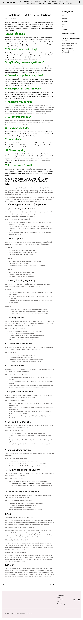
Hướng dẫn (65, 21)
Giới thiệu (27, 1)
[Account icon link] (79, 2)
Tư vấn (8, 18)
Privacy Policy (61, 604)
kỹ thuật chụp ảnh (15, 201)
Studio (20, 1)
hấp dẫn (24, 85)
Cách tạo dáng (31, 3)
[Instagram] (79, 600)
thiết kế (28, 357)
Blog (64, 3)
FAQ (58, 602)
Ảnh (60, 1)
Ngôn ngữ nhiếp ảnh (67, 48)
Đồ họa (20, 3)
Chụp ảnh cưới (9, 188)
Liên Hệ (70, 3)
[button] (31, 1)
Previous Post (6, 585)
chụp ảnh (7, 57)
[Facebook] (74, 600)
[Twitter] (76, 600)
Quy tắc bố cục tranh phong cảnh (71, 38)
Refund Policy (61, 595)
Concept (57, 3)
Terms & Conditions (60, 599)
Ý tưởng (49, 3)
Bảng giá (37, 1)
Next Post (53, 585)
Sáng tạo (41, 3)
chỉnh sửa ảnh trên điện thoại (25, 483)
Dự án (44, 1)
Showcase (52, 1)
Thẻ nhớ (64, 41)
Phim (66, 1)
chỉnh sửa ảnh (34, 473)
